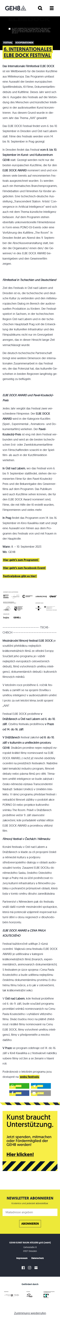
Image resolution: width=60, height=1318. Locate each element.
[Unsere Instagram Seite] (29, 1267)
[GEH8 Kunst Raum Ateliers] (15, 8)
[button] (19, 1086)
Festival (7, 42)
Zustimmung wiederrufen (30, 1313)
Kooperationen (24, 42)
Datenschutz (37, 1258)
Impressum (22, 1258)
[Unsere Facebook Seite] (23, 1267)
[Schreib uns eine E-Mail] (36, 1267)
